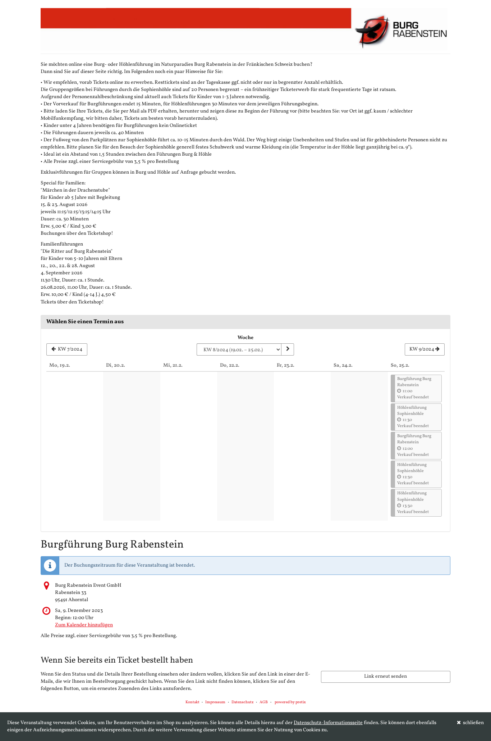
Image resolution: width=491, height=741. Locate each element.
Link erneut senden (385, 676)
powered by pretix (290, 702)
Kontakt (192, 702)
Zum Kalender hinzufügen (84, 625)
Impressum (215, 702)
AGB (264, 702)
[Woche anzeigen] (287, 349)
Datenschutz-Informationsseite (328, 722)
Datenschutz (242, 702)
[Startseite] (245, 28)
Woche (245, 337)
